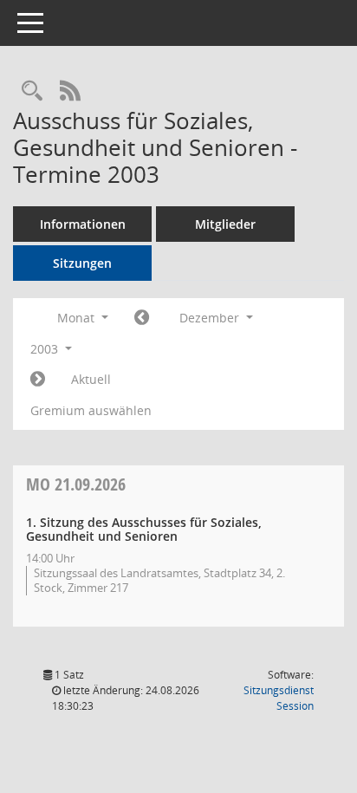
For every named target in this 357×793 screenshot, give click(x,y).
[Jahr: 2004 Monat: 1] (37, 379)
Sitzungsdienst (278, 698)
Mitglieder (225, 224)
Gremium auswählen (91, 410)
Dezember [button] (211, 317)
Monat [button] (77, 317)
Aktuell (91, 379)
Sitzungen (82, 263)
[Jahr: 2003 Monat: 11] (141, 318)
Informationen (83, 224)
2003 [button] (46, 349)
